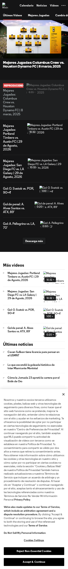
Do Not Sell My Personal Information (25, 532)
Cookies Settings (34, 540)
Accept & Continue (34, 561)
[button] (63, 5)
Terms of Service (50, 506)
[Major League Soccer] (5, 5)
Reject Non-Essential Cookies (34, 551)
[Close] (63, 394)
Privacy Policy (22, 499)
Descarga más (34, 241)
